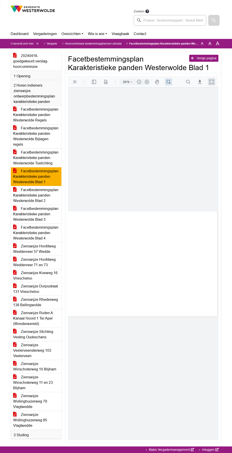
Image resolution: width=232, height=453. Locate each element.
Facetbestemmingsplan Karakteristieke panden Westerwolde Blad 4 (35, 232)
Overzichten (71, 34)
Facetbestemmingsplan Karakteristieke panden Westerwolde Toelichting (35, 157)
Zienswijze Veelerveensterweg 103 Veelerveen (32, 350)
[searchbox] (170, 20)
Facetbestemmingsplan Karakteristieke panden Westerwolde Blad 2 (35, 195)
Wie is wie (96, 34)
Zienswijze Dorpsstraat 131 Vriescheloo (35, 289)
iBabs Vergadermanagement (169, 449)
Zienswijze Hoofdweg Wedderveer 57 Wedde (34, 249)
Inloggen (208, 449)
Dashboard (20, 34)
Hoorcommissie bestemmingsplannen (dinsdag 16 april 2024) (103, 43)
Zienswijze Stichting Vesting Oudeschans (33, 334)
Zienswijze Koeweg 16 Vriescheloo (35, 275)
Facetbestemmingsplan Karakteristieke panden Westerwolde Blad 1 (35, 176)
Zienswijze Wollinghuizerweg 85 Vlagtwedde (30, 420)
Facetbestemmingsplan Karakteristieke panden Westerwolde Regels (35, 114)
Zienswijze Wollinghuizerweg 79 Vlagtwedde (30, 401)
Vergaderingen (45, 34)
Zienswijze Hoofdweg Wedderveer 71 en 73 (34, 262)
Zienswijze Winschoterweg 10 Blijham (34, 366)
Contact (140, 34)
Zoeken (139, 11)
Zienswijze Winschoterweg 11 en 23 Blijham (33, 382)
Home (40, 43)
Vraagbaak (120, 34)
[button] (214, 20)
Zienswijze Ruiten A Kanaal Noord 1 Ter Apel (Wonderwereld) (33, 318)
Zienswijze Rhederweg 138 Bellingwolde (35, 302)
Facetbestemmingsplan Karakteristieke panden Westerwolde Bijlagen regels (35, 136)
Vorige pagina (206, 58)
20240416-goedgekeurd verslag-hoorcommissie (30, 61)
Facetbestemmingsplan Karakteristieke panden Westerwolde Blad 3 (35, 214)
